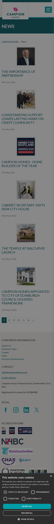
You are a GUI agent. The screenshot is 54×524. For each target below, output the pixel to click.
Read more (25, 487)
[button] (27, 519)
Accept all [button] (27, 506)
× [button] (51, 476)
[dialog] (27, 498)
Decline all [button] (27, 513)
